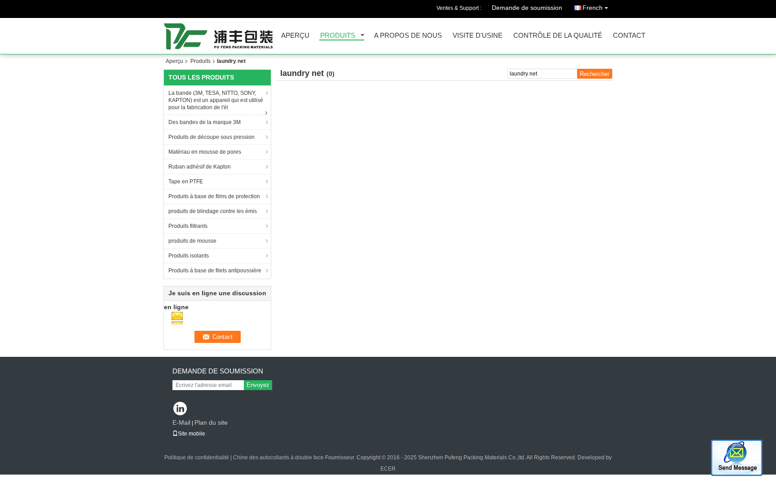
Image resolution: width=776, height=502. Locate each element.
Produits (337, 35)
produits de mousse (192, 241)
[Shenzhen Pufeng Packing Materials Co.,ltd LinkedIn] (180, 409)
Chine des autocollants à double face (278, 457)
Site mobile (191, 434)
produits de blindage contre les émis (212, 211)
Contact (629, 35)
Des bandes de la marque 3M (204, 122)
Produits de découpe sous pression (211, 137)
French (592, 7)
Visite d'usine (478, 35)
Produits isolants (188, 256)
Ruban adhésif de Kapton (199, 167)
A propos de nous (408, 35)
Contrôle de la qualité (557, 35)
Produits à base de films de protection (214, 196)
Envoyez (258, 385)
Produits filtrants (187, 226)
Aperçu (295, 35)
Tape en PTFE (185, 181)
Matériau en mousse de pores (204, 152)
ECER (388, 469)
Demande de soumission (527, 7)
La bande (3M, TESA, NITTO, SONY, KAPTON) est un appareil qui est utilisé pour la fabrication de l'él (215, 100)
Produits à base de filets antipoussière (214, 270)
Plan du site (211, 422)
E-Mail (181, 422)
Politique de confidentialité (196, 457)
